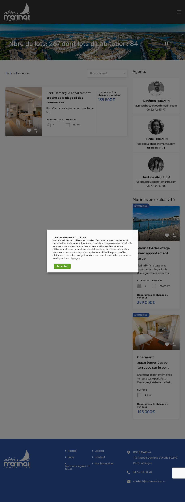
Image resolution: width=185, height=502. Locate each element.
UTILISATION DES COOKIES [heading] (69, 237)
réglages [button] (75, 258)
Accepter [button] (62, 266)
